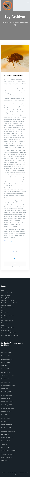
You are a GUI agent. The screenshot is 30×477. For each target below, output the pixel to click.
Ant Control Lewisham (7, 293)
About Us (3, 290)
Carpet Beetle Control (7, 300)
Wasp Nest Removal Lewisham (9, 335)
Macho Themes (12, 473)
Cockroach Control (6, 305)
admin (15, 267)
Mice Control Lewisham (7, 320)
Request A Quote (6, 330)
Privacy (3, 325)
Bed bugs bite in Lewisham (14, 75)
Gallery (3, 310)
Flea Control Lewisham (7, 308)
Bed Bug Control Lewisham (8, 298)
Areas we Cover (5, 295)
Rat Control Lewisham (7, 328)
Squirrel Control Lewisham (8, 333)
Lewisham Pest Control (7, 315)
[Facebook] (15, 263)
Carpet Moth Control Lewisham (10, 303)
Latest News (5, 313)
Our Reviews (4, 323)
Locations (4, 318)
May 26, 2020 (7, 267)
